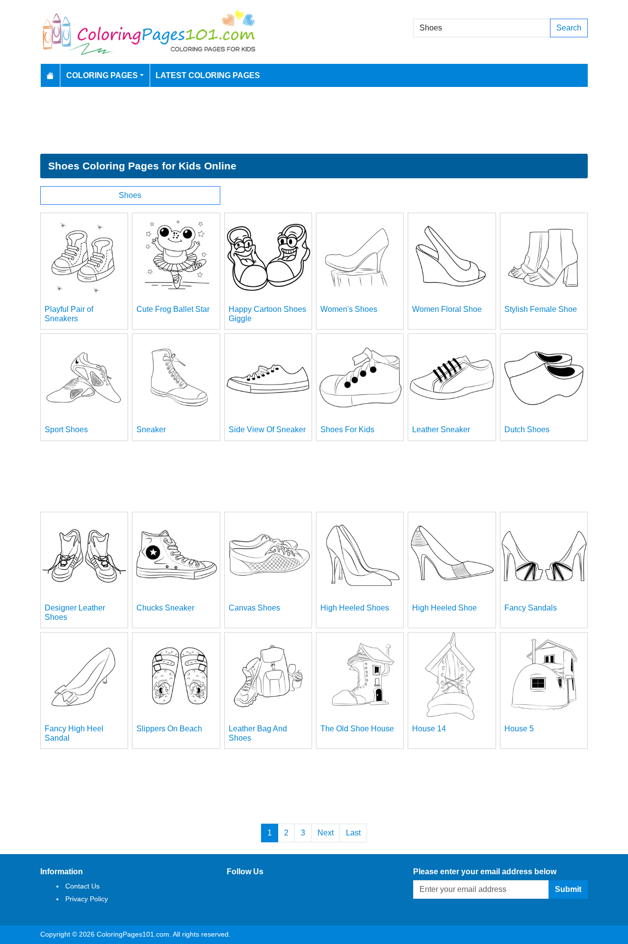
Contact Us (82, 886)
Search (568, 28)
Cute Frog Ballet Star (172, 309)
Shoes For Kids (347, 429)
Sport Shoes (66, 429)
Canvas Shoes (254, 608)
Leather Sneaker (441, 429)
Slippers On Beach (169, 728)
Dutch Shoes (527, 429)
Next (325, 833)
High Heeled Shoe (444, 608)
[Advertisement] (314, 120)
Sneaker (151, 429)
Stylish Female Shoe (540, 309)
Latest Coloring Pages (208, 75)
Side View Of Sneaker (267, 429)
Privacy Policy (86, 899)
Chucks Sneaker (165, 608)
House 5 (519, 728)
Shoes (130, 195)
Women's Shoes (348, 309)
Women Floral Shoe (447, 309)
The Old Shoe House (357, 728)
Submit (568, 889)
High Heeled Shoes (354, 608)
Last (353, 833)
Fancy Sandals (530, 608)
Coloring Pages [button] (102, 75)
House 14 (429, 728)
